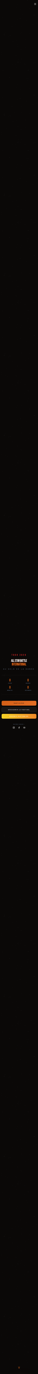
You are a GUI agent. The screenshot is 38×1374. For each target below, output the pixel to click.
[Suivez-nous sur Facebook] (19, 728)
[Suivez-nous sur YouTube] (24, 728)
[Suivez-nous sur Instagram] (14, 728)
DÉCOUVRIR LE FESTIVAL (19, 710)
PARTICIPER (19, 703)
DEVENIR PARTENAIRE (19, 716)
